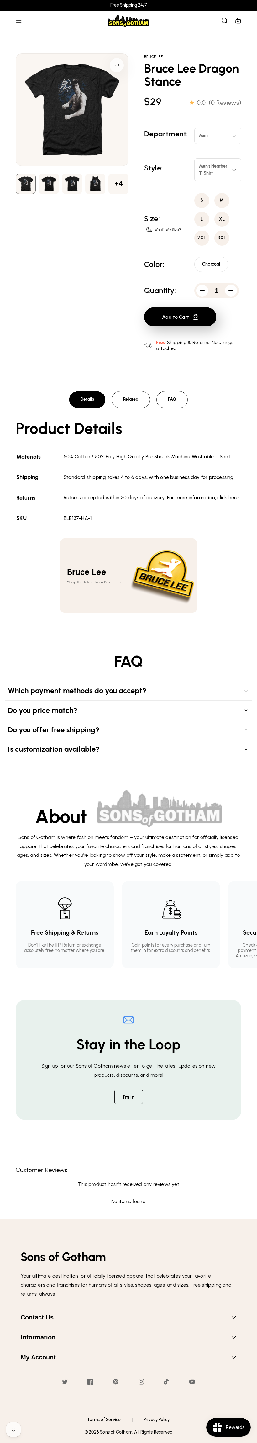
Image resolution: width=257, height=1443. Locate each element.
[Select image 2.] (72, 183)
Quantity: (160, 290)
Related (131, 399)
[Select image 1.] (48, 183)
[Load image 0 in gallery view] (25, 183)
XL (222, 219)
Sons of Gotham (116, 1432)
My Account (38, 1357)
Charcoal (211, 264)
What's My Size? (168, 229)
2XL (201, 238)
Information (38, 1337)
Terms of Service (104, 1419)
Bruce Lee (153, 56)
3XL (222, 238)
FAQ (172, 399)
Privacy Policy (157, 1419)
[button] (19, 21)
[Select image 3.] (95, 183)
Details (87, 399)
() (219, 102)
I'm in (128, 1097)
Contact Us (37, 1317)
